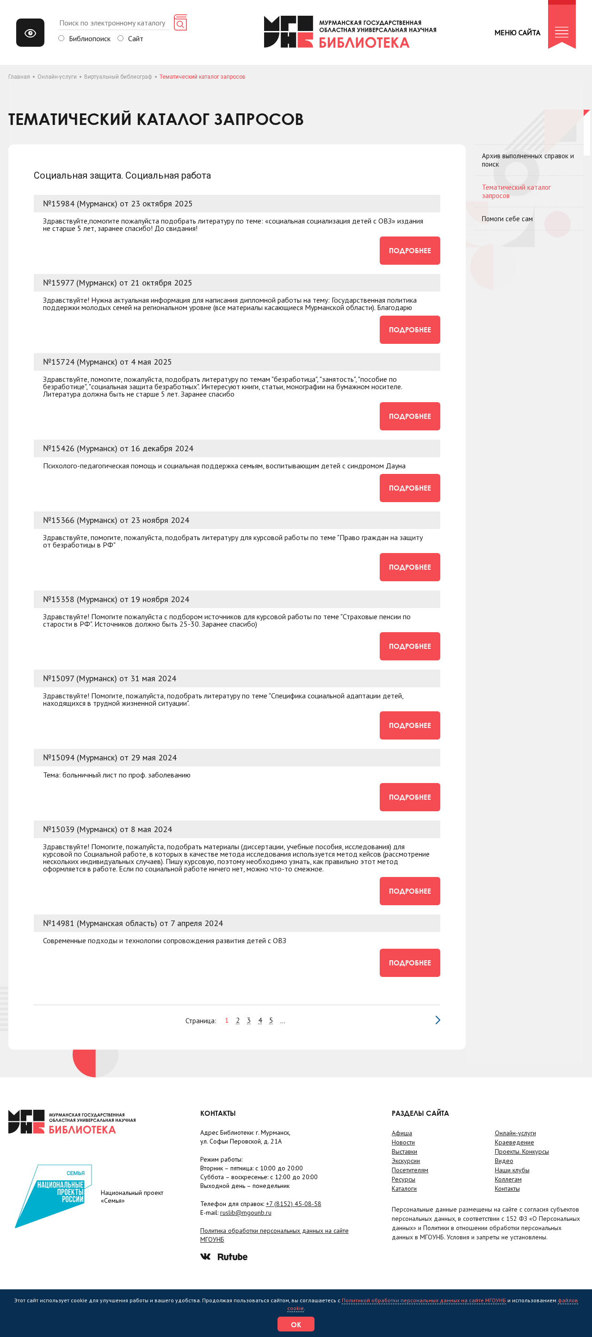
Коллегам (508, 1179)
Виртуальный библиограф (118, 77)
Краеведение (514, 1142)
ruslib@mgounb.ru (245, 1212)
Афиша (402, 1133)
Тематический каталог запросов (516, 191)
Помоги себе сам (507, 218)
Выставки (404, 1151)
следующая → (438, 1020)
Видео (504, 1161)
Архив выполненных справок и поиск (528, 159)
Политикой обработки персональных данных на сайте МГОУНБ (424, 1300)
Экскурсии (406, 1161)
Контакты (507, 1188)
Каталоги (404, 1188)
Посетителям (410, 1170)
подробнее (410, 250)
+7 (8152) (293, 1204)
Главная (19, 77)
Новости (403, 1142)
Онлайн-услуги (57, 77)
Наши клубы (512, 1170)
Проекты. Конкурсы (522, 1151)
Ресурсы (403, 1179)
